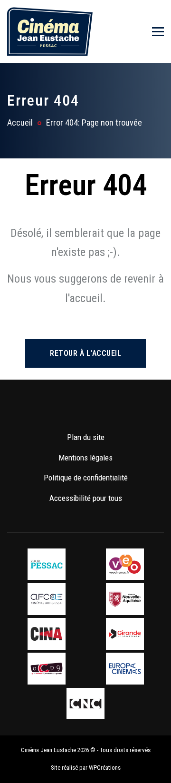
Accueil (20, 122)
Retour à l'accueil (85, 353)
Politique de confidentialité (86, 477)
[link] (57, 409)
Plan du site (85, 437)
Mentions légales (85, 457)
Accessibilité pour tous (85, 498)
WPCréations (105, 767)
